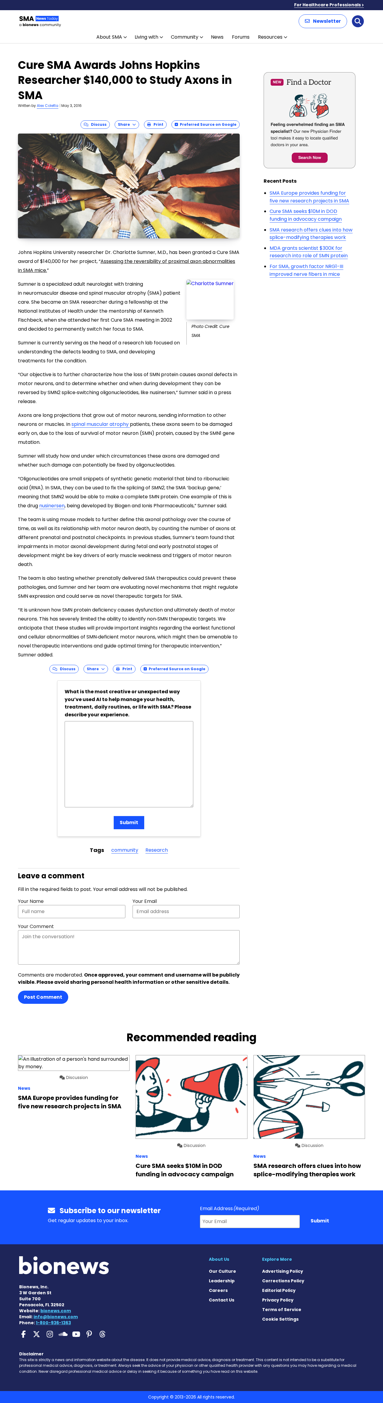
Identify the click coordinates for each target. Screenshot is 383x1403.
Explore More (277, 1259)
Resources (270, 37)
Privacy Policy (278, 1300)
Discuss (97, 124)
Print (157, 124)
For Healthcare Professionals (327, 5)
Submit (129, 822)
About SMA (109, 37)
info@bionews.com (56, 1317)
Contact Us (221, 1300)
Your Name (31, 901)
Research (156, 850)
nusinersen (52, 505)
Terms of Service (281, 1310)
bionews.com (55, 1311)
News (217, 37)
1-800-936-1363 (53, 1323)
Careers (218, 1290)
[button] (323, 21)
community (124, 850)
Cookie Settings (280, 1319)
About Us (219, 1259)
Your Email (145, 901)
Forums (241, 37)
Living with (146, 37)
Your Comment (36, 926)
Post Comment (43, 997)
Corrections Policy (283, 1281)
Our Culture (222, 1271)
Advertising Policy (282, 1271)
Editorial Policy (279, 1290)
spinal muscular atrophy (101, 424)
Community (184, 37)
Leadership (222, 1281)
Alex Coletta (47, 105)
